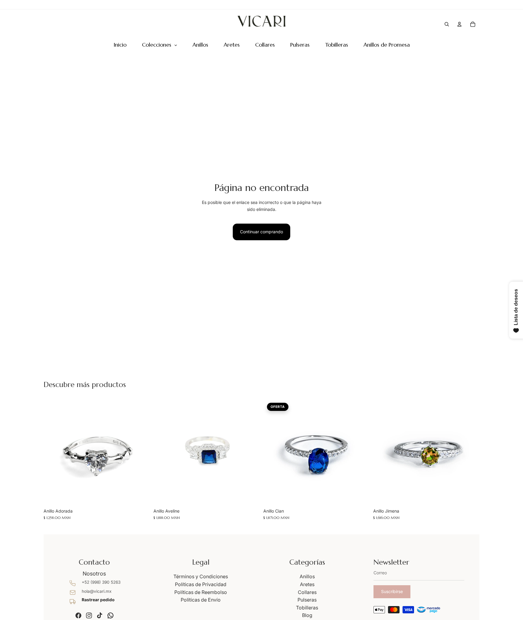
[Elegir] (140, 495)
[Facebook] (78, 615)
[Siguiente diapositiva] (141, 452)
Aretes (307, 584)
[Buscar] (446, 24)
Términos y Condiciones (200, 576)
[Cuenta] (459, 24)
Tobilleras (307, 608)
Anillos (307, 576)
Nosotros (94, 573)
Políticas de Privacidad (200, 584)
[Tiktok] (99, 615)
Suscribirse (392, 591)
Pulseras (307, 600)
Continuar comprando (261, 231)
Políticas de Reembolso (200, 592)
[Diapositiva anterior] (53, 452)
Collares (307, 592)
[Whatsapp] (110, 615)
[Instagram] (89, 615)
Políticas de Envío (201, 600)
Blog (307, 615)
